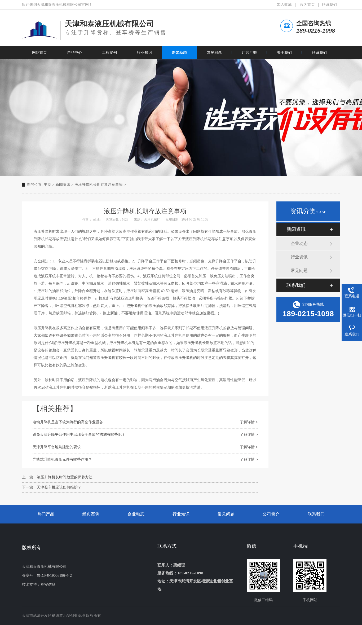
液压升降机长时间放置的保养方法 (64, 477)
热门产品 (45, 514)
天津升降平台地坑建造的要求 (57, 447)
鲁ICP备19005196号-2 (54, 576)
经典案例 (90, 514)
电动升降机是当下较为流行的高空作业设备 (68, 422)
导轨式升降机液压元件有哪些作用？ (62, 459)
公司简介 (271, 514)
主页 (47, 185)
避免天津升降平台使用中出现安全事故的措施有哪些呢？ (79, 435)
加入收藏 (284, 5)
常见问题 (299, 270)
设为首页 (307, 5)
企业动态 (299, 243)
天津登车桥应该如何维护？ (59, 487)
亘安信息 (48, 585)
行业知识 (181, 514)
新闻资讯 (62, 185)
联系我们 (329, 5)
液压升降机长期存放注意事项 (98, 185)
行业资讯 (299, 257)
